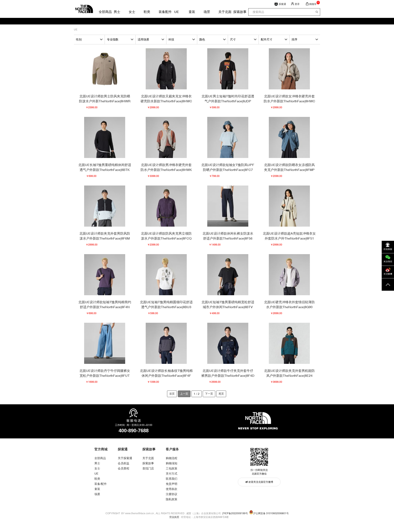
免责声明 (171, 483)
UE (176, 12)
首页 (172, 393)
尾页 (221, 393)
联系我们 (171, 478)
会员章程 (123, 468)
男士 (117, 12)
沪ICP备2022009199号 (235, 513)
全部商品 (102, 12)
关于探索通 (125, 458)
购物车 (313, 4)
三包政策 (171, 468)
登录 (297, 4)
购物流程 (171, 458)
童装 (192, 12)
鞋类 (147, 12)
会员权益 (123, 463)
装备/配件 (100, 483)
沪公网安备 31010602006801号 (271, 513)
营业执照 (174, 517)
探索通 (282, 4)
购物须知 (171, 463)
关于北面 (221, 12)
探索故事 (236, 12)
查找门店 (148, 468)
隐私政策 (171, 499)
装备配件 (162, 12)
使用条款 (171, 489)
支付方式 (171, 473)
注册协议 (171, 494)
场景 (207, 12)
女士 (132, 12)
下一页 (209, 393)
